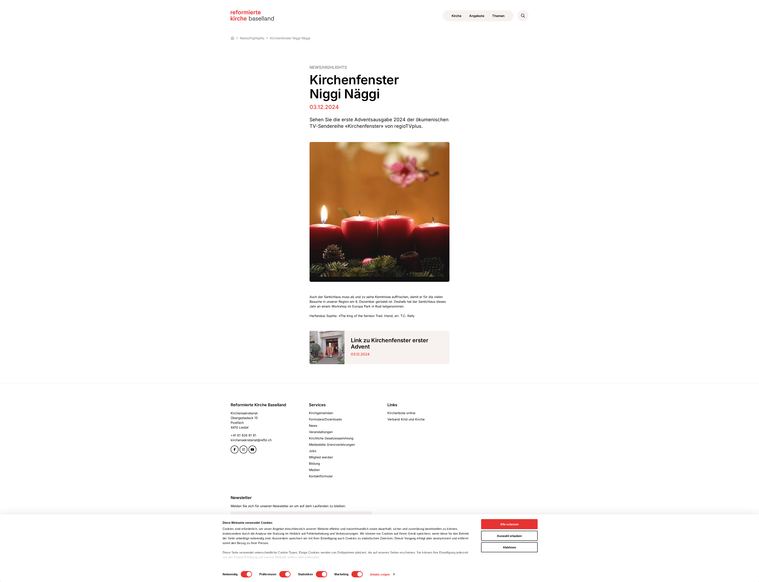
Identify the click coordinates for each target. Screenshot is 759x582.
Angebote (476, 16)
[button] (523, 15)
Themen (498, 16)
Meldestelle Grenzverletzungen (332, 445)
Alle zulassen (509, 524)
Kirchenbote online (401, 413)
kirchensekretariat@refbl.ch (251, 440)
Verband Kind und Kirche (406, 419)
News (313, 426)
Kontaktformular (321, 476)
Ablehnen (509, 547)
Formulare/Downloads (325, 419)
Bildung (314, 463)
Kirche (456, 16)
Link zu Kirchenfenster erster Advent (389, 343)
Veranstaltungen (321, 432)
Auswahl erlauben (509, 535)
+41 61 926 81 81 (243, 435)
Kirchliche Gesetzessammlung (331, 438)
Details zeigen (380, 574)
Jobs (312, 451)
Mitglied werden (321, 457)
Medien (314, 470)
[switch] (285, 574)
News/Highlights (328, 67)
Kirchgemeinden (321, 413)
